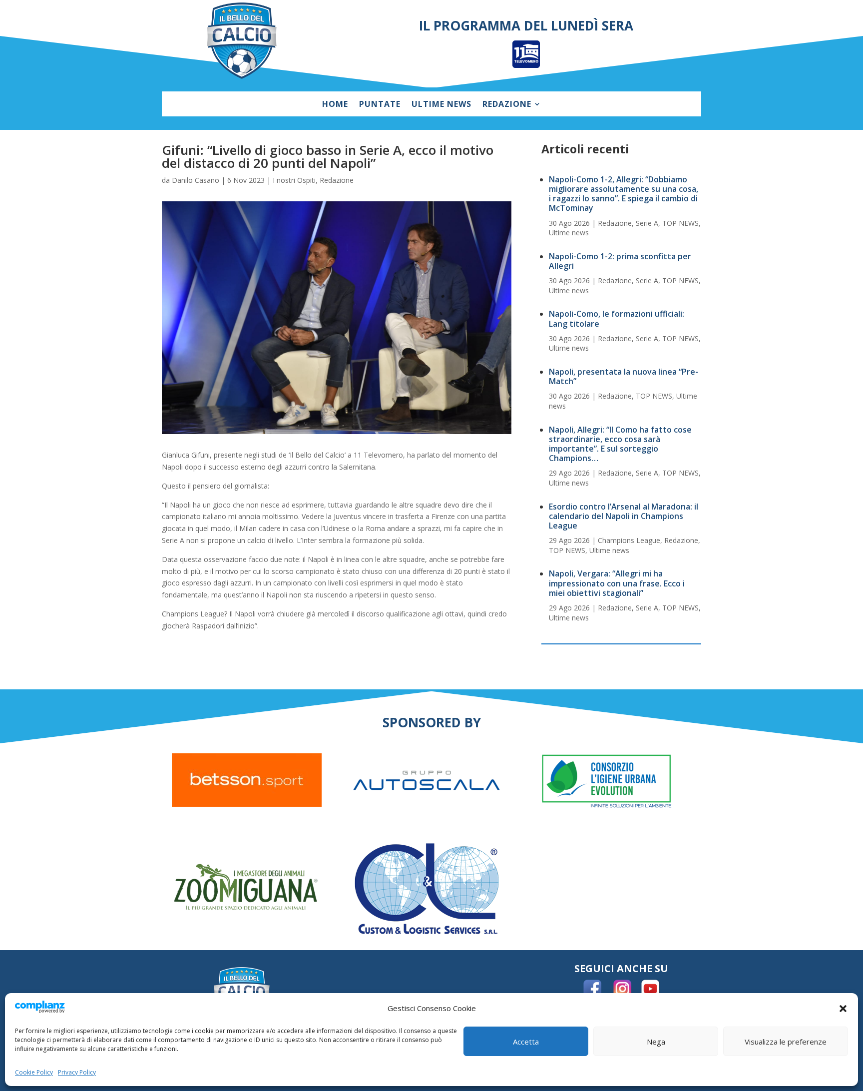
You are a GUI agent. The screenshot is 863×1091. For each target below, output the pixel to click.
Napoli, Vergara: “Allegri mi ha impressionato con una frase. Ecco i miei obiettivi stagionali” (617, 583)
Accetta (526, 1042)
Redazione (506, 104)
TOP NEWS (680, 223)
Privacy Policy (77, 1072)
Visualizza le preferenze (786, 1042)
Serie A (647, 223)
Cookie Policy (34, 1072)
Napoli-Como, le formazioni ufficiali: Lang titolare (616, 318)
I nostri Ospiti (294, 180)
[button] (843, 1009)
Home (335, 104)
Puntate (380, 104)
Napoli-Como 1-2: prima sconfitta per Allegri (620, 261)
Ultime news (441, 104)
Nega (656, 1042)
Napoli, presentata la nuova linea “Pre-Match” (623, 376)
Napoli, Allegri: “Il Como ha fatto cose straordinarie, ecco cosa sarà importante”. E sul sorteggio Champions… (620, 444)
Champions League (629, 540)
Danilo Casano (195, 180)
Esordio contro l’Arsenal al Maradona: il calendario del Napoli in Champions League (623, 516)
